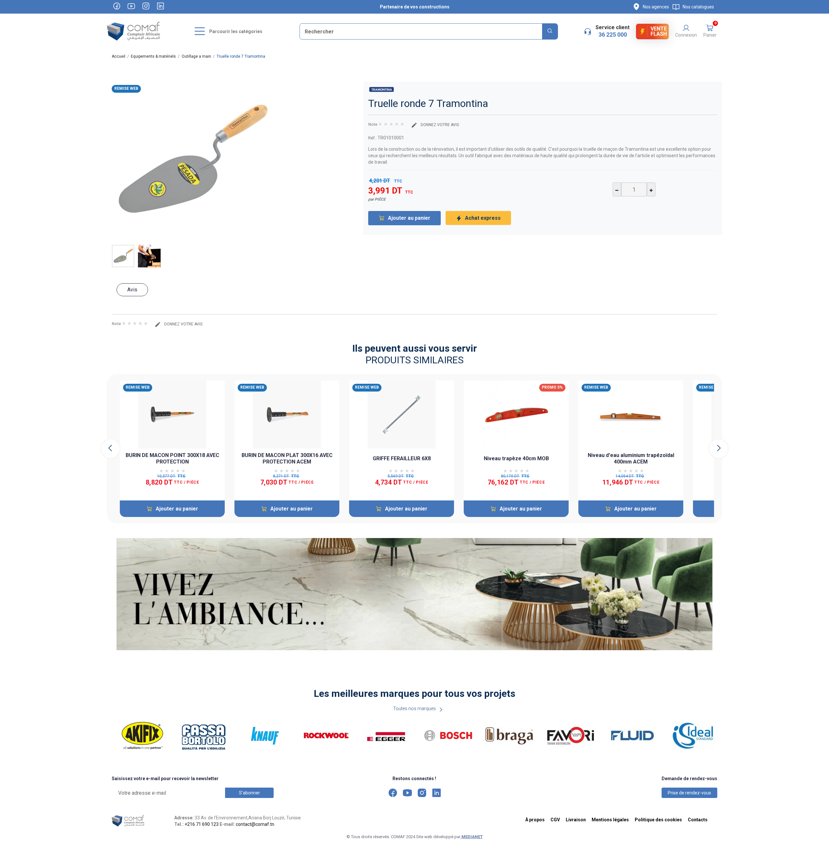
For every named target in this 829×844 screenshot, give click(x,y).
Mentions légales (610, 819)
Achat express (483, 218)
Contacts (698, 819)
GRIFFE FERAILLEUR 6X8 (402, 458)
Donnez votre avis (439, 125)
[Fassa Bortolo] (205, 735)
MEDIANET (471, 836)
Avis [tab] (132, 290)
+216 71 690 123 (202, 824)
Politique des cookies (658, 819)
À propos (535, 819)
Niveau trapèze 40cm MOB (516, 458)
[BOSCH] (449, 735)
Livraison (576, 819)
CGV (555, 819)
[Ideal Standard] (694, 735)
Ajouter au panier (409, 218)
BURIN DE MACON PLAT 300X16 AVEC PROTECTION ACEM (287, 458)
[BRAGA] (511, 735)
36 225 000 (612, 34)
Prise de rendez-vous (689, 792)
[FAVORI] (572, 735)
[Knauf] (266, 735)
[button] (710, 31)
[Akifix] (144, 735)
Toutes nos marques (414, 708)
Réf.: (372, 137)
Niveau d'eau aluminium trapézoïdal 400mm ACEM (631, 458)
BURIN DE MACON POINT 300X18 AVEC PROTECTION (172, 458)
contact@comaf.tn (255, 824)
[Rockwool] (327, 735)
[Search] (550, 31)
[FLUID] (633, 735)
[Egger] (388, 735)
